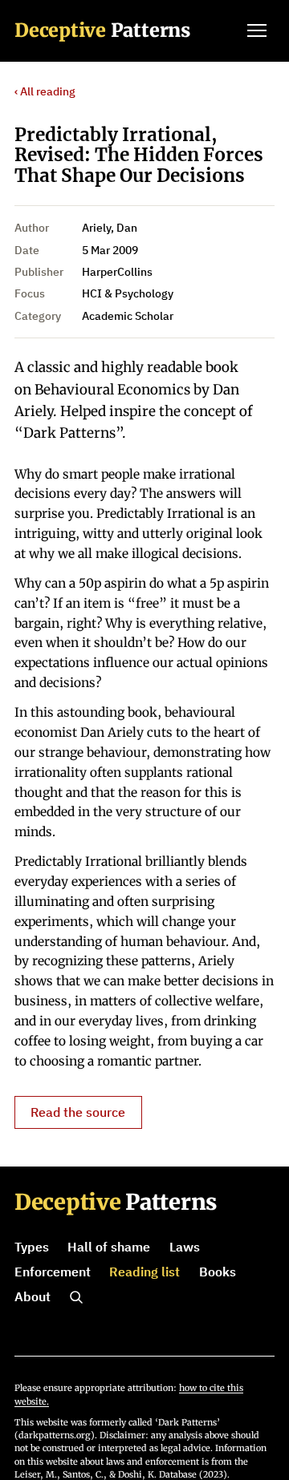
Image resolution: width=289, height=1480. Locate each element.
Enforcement (52, 1272)
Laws (184, 1247)
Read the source (78, 1112)
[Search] (76, 1297)
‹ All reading (44, 91)
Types (31, 1247)
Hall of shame (108, 1247)
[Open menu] (257, 30)
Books (217, 1272)
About (32, 1296)
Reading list (144, 1272)
